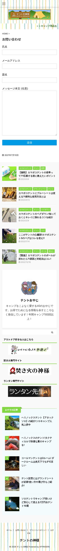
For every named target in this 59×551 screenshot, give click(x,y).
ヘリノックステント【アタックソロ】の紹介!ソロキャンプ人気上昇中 (37, 421)
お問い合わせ (20, 530)
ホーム (9, 530)
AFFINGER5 (44, 547)
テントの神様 (29, 540)
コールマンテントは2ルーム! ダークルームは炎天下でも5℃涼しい (37, 462)
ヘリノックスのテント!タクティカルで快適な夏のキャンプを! (36, 441)
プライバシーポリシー (38, 530)
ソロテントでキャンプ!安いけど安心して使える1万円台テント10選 (36, 502)
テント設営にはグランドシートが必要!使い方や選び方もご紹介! (37, 482)
